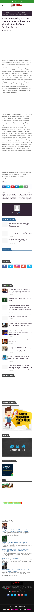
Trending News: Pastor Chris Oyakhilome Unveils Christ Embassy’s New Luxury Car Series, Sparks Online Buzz (19, 291)
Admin (4, 30)
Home (4, 12)
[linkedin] (26, 595)
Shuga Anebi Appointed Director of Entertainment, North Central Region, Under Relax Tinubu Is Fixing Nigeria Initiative (20, 349)
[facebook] (13, 1)
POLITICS (8, 12)
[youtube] (23, 266)
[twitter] (16, 1)
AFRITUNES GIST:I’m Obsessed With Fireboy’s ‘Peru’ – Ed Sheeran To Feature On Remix (20, 324)
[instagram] (19, 1)
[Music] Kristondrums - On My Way (17, 316)
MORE (23, 502)
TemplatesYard (15, 609)
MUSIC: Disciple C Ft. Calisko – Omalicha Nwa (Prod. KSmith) (20, 341)
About (16, 606)
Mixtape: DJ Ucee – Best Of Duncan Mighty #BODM (19, 299)
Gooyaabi (29, 609)
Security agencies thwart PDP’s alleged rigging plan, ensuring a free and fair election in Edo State (18, 224)
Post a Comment (7, 255)
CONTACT (10, 502)
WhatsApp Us (22, 606)
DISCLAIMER (17, 502)
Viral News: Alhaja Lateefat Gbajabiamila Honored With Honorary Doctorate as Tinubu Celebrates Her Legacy (20, 332)
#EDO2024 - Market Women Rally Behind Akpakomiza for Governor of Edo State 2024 (20, 233)
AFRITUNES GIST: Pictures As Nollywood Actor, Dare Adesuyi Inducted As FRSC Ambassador (18, 358)
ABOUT (5, 502)
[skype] (21, 1)
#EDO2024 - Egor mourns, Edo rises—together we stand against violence (18, 240)
